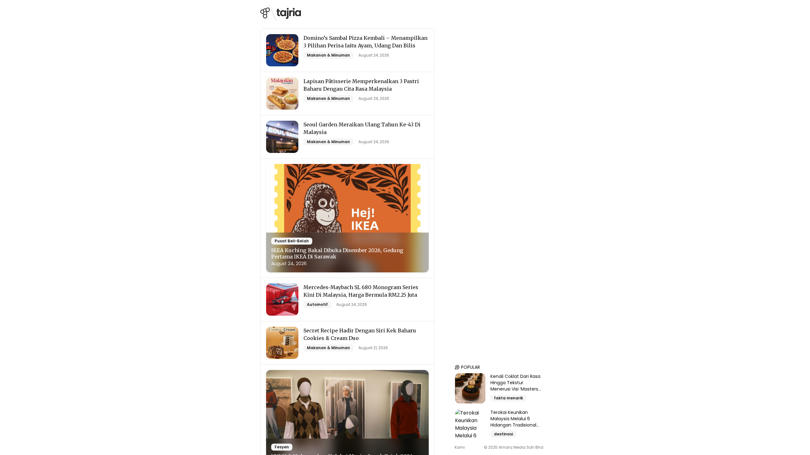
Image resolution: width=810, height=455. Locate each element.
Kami (460, 447)
